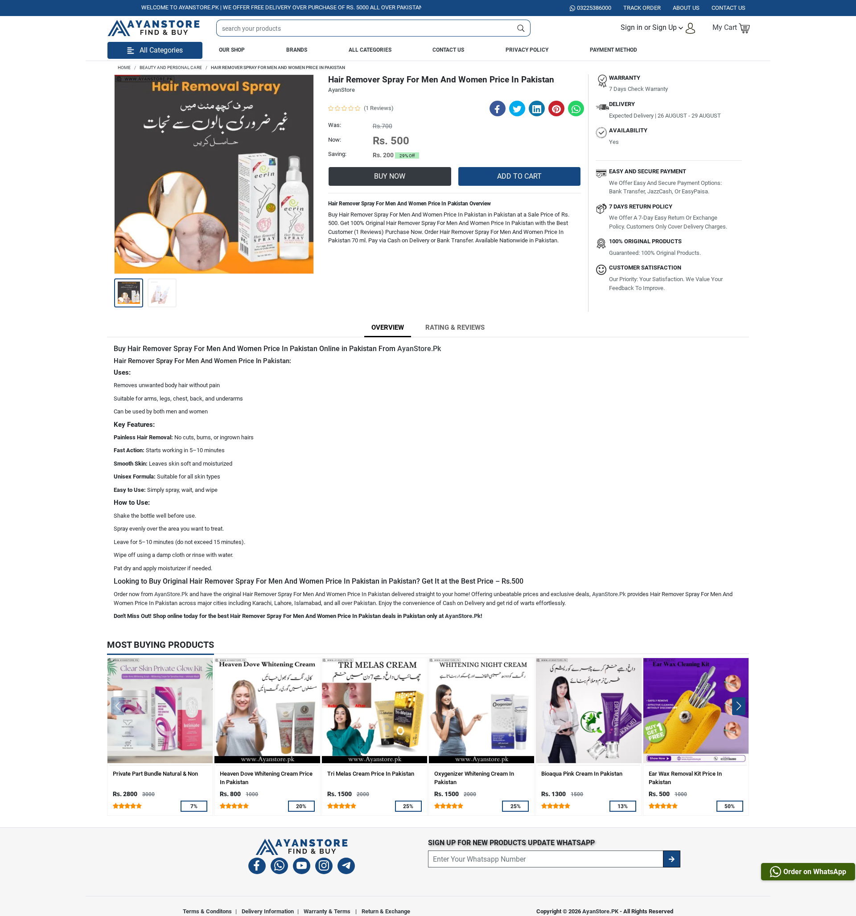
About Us (686, 7)
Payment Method (613, 50)
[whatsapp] (279, 867)
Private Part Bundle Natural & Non (155, 773)
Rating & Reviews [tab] (455, 327)
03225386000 (594, 7)
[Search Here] (521, 28)
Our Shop (232, 50)
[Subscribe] (671, 859)
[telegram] (346, 867)
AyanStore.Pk (419, 348)
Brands (296, 50)
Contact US (728, 7)
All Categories (370, 50)
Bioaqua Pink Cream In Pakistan (581, 773)
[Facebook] (257, 867)
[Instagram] (324, 867)
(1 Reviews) (379, 108)
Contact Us (448, 50)
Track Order (642, 7)
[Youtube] (301, 867)
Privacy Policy (527, 50)
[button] (658, 28)
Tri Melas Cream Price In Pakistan (370, 773)
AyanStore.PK (600, 911)
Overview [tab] (387, 327)
